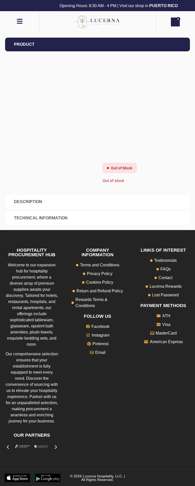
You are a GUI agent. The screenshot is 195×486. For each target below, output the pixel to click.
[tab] (97, 44)
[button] (7, 447)
